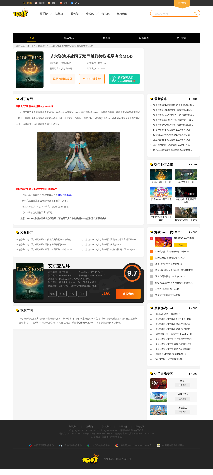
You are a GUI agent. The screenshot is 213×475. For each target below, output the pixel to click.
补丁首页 (31, 46)
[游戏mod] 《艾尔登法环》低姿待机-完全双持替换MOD (111, 249)
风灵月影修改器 (62, 78)
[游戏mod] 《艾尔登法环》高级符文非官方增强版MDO (111, 239)
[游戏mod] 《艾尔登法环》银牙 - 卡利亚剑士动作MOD (45, 249)
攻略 (72, 293)
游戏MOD (69, 38)
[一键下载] (122, 79)
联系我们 (90, 426)
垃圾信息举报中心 (101, 445)
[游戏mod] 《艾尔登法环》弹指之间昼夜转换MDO (43, 244)
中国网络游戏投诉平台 (173, 445)
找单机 (59, 13)
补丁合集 (181, 38)
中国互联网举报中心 (44, 445)
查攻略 (90, 13)
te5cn (77, 3)
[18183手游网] (21, 13)
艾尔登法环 (66, 68)
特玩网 (42, 3)
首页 (31, 38)
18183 (29, 3)
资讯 (62, 293)
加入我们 (106, 426)
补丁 (82, 293)
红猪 (66, 3)
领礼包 (105, 13)
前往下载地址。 (65, 195)
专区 (52, 293)
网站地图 (140, 426)
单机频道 (122, 13)
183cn (54, 3)
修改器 (106, 38)
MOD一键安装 (92, 78)
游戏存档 (144, 38)
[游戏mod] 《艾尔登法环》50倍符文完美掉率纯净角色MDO (47, 239)
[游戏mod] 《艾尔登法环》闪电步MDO (103, 244)
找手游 (44, 13)
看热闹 (75, 13)
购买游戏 (128, 293)
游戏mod (42, 46)
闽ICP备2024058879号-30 (100, 433)
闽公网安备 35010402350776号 (136, 445)
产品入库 (123, 426)
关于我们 (73, 426)
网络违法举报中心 (73, 445)
